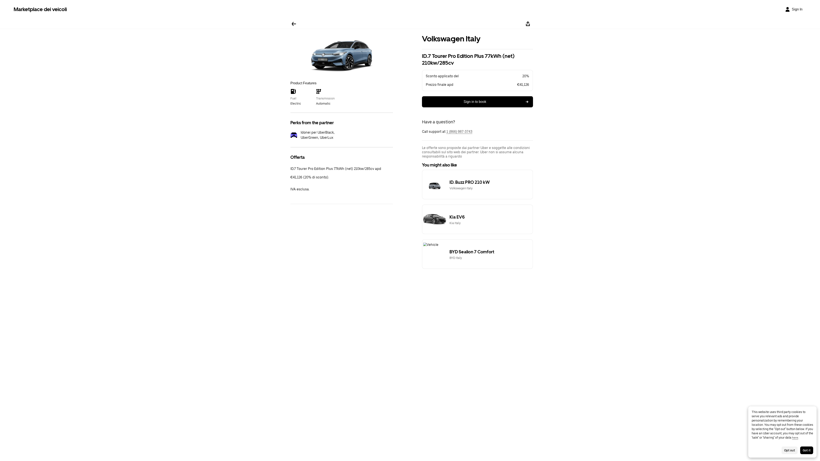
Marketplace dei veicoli (40, 9)
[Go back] (294, 24)
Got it (807, 450)
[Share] (528, 24)
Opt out (789, 450)
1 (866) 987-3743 (459, 131)
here (795, 437)
